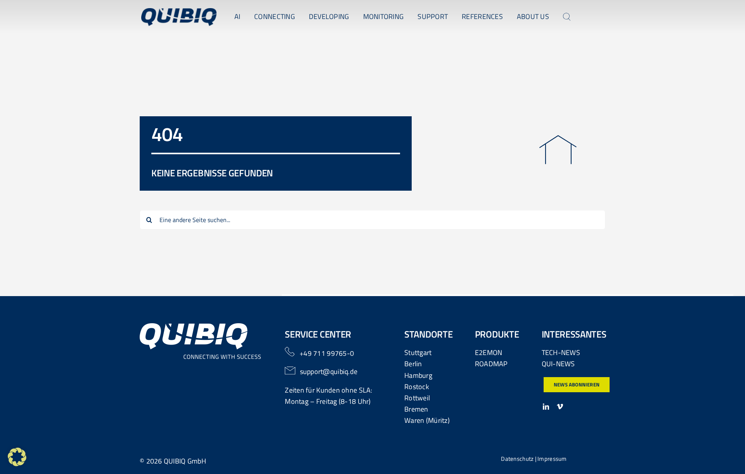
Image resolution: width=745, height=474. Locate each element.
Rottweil (417, 398)
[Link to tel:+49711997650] (290, 352)
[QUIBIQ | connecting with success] (201, 326)
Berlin (413, 364)
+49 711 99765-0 (327, 353)
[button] (17, 457)
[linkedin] (546, 406)
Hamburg (418, 375)
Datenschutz (517, 458)
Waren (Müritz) (427, 420)
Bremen (416, 409)
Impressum (552, 458)
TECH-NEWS (561, 352)
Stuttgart (417, 352)
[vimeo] (560, 406)
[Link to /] (558, 149)
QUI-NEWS (558, 364)
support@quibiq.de (329, 371)
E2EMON (488, 352)
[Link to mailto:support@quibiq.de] (290, 370)
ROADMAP (491, 364)
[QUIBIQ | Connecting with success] (179, 11)
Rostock (416, 386)
